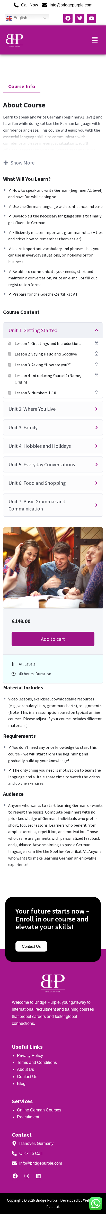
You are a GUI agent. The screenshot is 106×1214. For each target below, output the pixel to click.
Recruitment (28, 1117)
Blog (21, 1083)
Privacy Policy (30, 1055)
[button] (95, 39)
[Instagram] (27, 1176)
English (19, 18)
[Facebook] (15, 1176)
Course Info (21, 86)
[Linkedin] (38, 1176)
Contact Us (27, 1076)
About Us (25, 1069)
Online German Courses (39, 1110)
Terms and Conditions (37, 1062)
